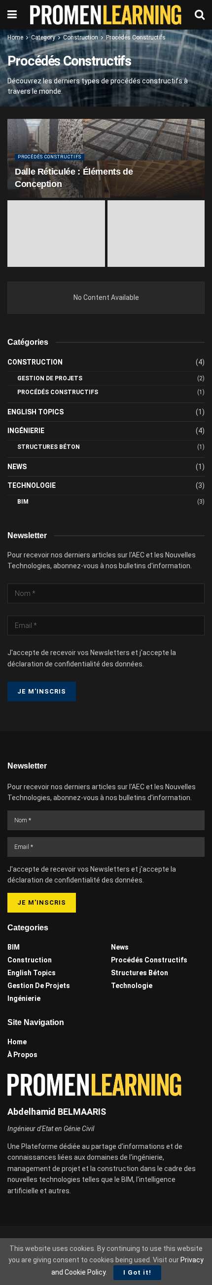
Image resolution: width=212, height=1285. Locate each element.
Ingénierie (25, 431)
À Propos (22, 1055)
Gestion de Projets (49, 378)
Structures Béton (48, 446)
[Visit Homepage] (105, 15)
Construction (80, 37)
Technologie (31, 485)
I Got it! (137, 1272)
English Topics (35, 412)
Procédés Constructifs (136, 37)
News (17, 467)
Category (43, 37)
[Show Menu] (12, 15)
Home (15, 37)
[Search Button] (200, 15)
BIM (23, 501)
